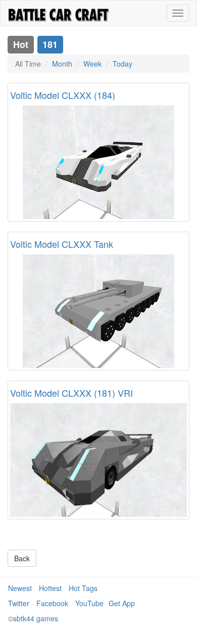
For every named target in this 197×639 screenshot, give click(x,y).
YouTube (89, 603)
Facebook (52, 603)
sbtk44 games (35, 618)
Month (62, 64)
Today (122, 64)
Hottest (50, 588)
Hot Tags (83, 588)
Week (92, 64)
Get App (122, 603)
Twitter (18, 603)
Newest (20, 588)
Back (22, 558)
